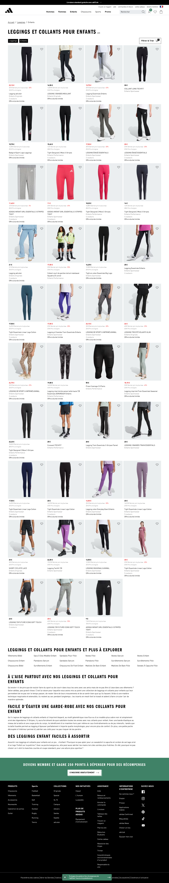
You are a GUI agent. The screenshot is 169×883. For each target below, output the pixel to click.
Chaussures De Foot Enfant (71, 666)
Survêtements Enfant (43, 666)
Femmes (62, 12)
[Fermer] (64, 877)
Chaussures (86, 12)
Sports (98, 12)
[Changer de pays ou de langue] (161, 7)
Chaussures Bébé (15, 666)
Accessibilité (124, 878)
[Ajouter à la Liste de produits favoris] (42, 49)
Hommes (50, 12)
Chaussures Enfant (16, 661)
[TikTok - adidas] (151, 819)
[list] (73, 41)
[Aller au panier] (161, 12)
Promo (108, 12)
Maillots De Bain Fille (120, 666)
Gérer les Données (47, 878)
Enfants (73, 12)
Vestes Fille (90, 656)
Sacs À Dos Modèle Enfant (45, 656)
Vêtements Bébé (15, 656)
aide (114, 7)
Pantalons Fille (91, 661)
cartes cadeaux (140, 7)
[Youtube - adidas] (151, 825)
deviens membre (152, 7)
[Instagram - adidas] (151, 799)
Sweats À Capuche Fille (147, 666)
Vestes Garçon (117, 656)
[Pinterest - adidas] (151, 812)
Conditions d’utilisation (139, 878)
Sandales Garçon (67, 661)
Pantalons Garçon (41, 661)
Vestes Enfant (143, 656)
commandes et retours (125, 7)
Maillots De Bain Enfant (95, 666)
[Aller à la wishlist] (155, 12)
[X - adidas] (151, 805)
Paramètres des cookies (30, 878)
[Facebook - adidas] (151, 792)
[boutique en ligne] (9, 11)
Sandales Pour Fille (68, 656)
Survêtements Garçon (120, 661)
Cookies (58, 878)
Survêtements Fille (145, 661)
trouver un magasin (104, 7)
